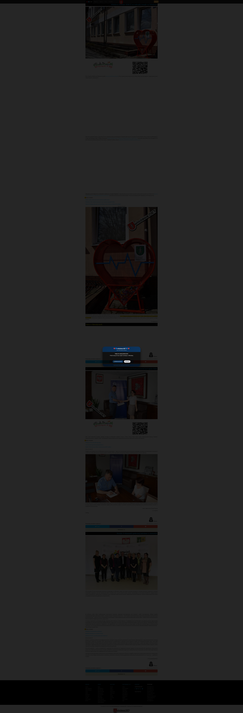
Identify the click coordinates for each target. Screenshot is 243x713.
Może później (127, 361)
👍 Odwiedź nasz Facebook (118, 361)
